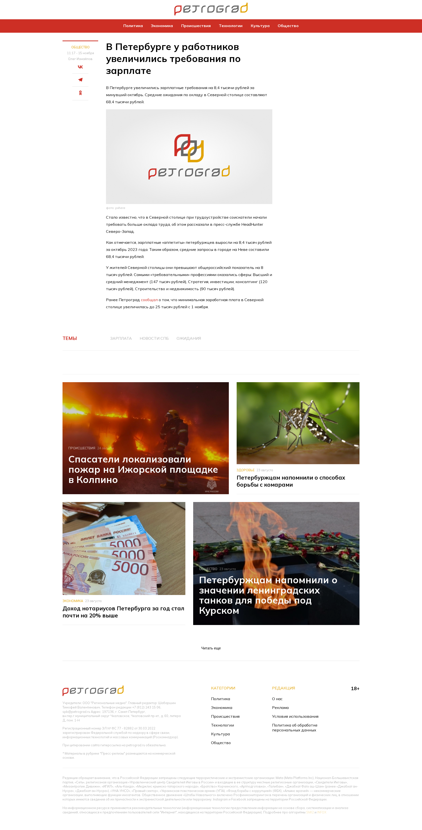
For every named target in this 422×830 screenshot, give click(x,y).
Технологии (231, 25)
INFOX (321, 812)
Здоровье (245, 470)
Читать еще (211, 648)
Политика (133, 25)
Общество (288, 25)
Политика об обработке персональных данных (294, 727)
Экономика (162, 25)
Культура (260, 25)
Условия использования (295, 716)
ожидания (189, 338)
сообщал (149, 299)
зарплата (121, 338)
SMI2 (310, 812)
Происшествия (196, 25)
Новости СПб (154, 338)
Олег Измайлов (80, 59)
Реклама (280, 707)
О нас (277, 698)
